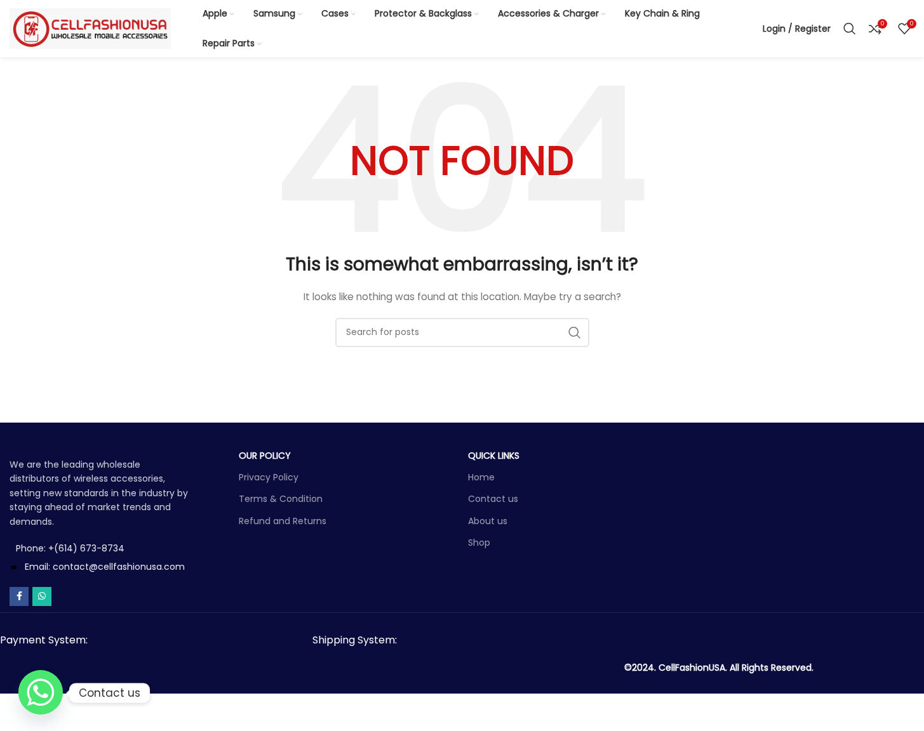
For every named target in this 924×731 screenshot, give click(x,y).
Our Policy (265, 455)
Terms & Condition (281, 498)
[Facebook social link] (19, 596)
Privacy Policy (268, 477)
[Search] (849, 28)
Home (481, 477)
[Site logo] (90, 28)
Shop (479, 542)
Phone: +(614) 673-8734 (70, 548)
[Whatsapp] (40, 693)
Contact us (493, 498)
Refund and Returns (282, 521)
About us (487, 521)
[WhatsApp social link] (41, 596)
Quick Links (493, 455)
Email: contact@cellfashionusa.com (105, 566)
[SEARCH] (574, 332)
